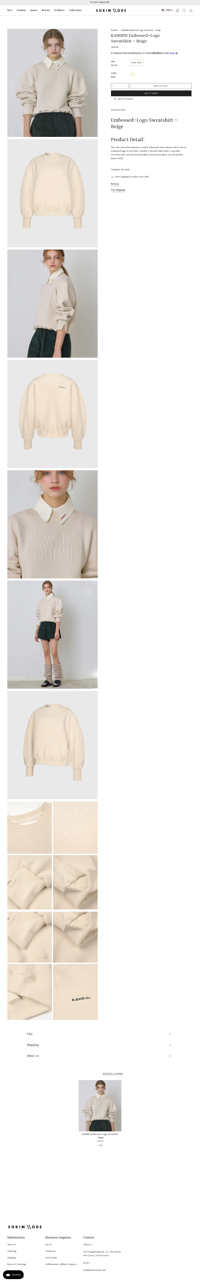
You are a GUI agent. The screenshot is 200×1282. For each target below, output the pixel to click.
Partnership (51, 1258)
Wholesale (50, 1251)
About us (33, 1055)
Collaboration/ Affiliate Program (60, 1264)
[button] (10, 10)
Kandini (114, 30)
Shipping (33, 1045)
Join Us (48, 1244)
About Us (11, 1244)
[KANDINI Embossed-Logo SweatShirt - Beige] (100, 1105)
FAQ (29, 1034)
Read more (117, 158)
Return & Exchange (16, 1264)
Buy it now (151, 93)
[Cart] (191, 10)
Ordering (11, 1251)
